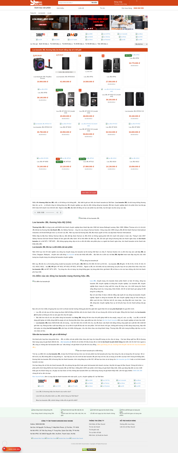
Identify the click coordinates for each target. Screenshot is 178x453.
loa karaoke (70, 254)
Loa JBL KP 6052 (134, 127)
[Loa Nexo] (89, 40)
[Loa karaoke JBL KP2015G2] (65, 64)
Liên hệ (81, 8)
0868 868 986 (139, 8)
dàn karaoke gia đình (123, 359)
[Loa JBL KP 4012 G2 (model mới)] (65, 98)
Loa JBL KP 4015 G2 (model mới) (88, 112)
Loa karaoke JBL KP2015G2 (65, 76)
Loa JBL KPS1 (88, 76)
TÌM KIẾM (94, 2)
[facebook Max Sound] (38, 438)
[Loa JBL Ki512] (134, 158)
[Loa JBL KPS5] (42, 89)
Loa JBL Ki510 (111, 161)
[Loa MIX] (139, 40)
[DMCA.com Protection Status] (89, 449)
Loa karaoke (41, 13)
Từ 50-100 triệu (91, 44)
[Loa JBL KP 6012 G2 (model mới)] (88, 125)
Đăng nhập (118, 2)
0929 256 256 (137, 370)
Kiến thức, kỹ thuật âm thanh (98, 435)
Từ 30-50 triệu (79, 44)
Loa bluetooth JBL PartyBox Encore (43, 77)
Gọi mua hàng (127, 8)
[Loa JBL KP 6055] (42, 158)
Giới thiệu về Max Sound (97, 424)
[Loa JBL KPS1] (88, 64)
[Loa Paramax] (106, 40)
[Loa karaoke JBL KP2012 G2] (134, 98)
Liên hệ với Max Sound (127, 427)
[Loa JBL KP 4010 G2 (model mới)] (111, 90)
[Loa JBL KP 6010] (65, 124)
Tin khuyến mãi (94, 429)
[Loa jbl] (39, 35)
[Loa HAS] (139, 37)
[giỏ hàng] (135, 3)
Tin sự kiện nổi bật (95, 432)
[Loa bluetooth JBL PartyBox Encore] (42, 64)
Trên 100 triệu (103, 44)
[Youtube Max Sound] (63, 438)
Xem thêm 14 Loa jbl (89, 192)
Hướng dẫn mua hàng (127, 424)
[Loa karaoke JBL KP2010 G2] (42, 124)
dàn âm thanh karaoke (109, 320)
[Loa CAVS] (56, 40)
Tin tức (102, 8)
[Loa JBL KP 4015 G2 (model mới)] (88, 98)
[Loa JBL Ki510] (111, 158)
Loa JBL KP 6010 (65, 127)
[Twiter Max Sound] (51, 438)
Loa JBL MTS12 (88, 161)
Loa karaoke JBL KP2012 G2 (134, 111)
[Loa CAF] (56, 35)
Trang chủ (33, 13)
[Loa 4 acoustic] (122, 34)
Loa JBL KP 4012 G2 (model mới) (65, 112)
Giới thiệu (60, 8)
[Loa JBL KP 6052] (134, 124)
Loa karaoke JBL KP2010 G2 (42, 127)
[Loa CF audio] (72, 40)
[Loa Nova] (122, 37)
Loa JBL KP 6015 (111, 127)
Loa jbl (49, 13)
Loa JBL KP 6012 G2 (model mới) (88, 130)
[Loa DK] (39, 40)
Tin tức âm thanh (94, 427)
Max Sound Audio (38, 376)
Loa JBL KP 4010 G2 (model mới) (111, 95)
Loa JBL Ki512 (134, 161)
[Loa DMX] (89, 34)
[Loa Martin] (89, 37)
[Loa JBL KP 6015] (111, 124)
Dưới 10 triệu (44, 44)
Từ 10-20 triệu (55, 44)
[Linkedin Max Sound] (76, 438)
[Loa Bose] (139, 34)
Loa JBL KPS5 (42, 92)
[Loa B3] (122, 40)
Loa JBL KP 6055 (42, 161)
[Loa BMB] (72, 35)
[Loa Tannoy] (106, 37)
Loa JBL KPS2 (134, 58)
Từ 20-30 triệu (67, 44)
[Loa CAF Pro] (106, 34)
